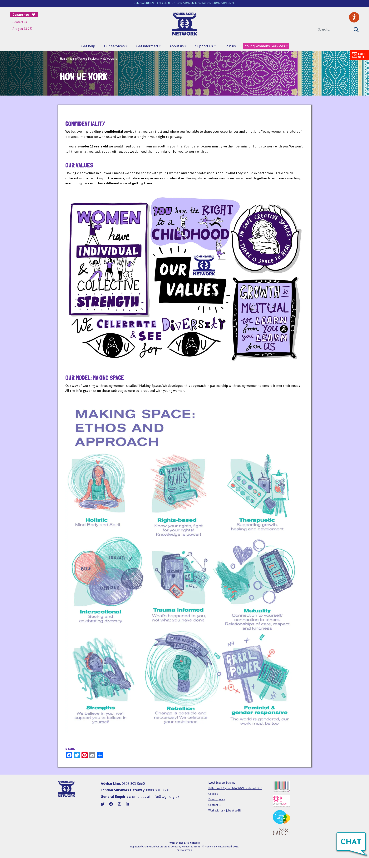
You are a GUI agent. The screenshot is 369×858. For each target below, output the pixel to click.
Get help (88, 46)
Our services (114, 46)
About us (177, 46)
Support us (204, 46)
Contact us (19, 22)
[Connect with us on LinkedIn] (127, 804)
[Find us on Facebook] (111, 804)
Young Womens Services (265, 46)
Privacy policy (216, 799)
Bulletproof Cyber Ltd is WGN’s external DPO (235, 788)
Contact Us (215, 804)
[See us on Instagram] (119, 804)
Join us (230, 46)
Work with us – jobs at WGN (224, 810)
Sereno (188, 850)
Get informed (147, 46)
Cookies (213, 793)
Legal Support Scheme (221, 782)
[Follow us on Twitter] (103, 804)
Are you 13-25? (22, 28)
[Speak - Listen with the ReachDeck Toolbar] (354, 17)
